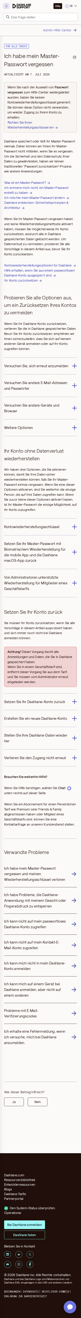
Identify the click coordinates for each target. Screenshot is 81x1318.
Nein (37, 1102)
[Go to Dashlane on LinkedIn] (7, 1254)
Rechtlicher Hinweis (55, 1291)
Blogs (8, 1189)
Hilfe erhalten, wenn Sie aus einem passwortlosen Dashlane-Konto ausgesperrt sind (39, 272)
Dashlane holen (24, 1235)
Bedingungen (12, 1291)
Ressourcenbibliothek (19, 1180)
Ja (14, 1102)
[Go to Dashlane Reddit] (18, 1254)
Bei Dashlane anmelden (24, 1224)
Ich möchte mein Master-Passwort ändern (34, 197)
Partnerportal (13, 1198)
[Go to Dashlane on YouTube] (7, 1264)
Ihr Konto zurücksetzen (21, 280)
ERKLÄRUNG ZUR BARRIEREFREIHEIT (25, 1296)
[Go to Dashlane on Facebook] (30, 1264)
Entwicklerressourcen (19, 1184)
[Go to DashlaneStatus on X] (30, 1254)
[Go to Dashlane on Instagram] (18, 1264)
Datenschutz (31, 1291)
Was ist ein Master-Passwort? (25, 182)
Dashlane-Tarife (15, 1194)
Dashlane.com (14, 1175)
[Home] (22, 6)
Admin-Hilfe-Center (57, 30)
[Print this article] (74, 58)
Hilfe (57, 6)
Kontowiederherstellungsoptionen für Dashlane (38, 265)
